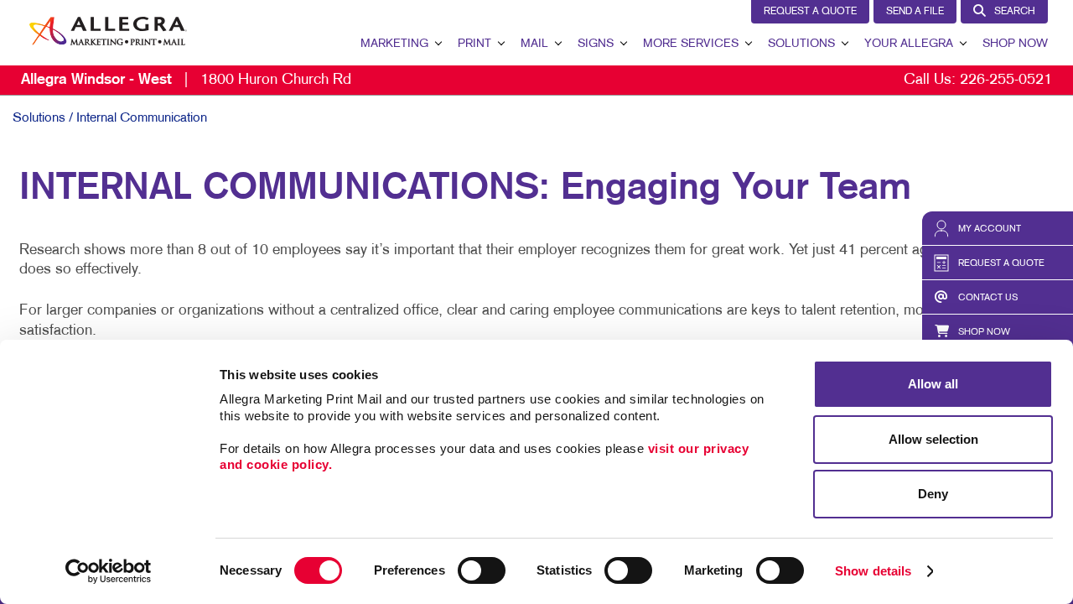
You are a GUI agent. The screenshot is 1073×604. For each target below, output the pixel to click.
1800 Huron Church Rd (186, 80)
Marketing (394, 44)
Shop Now (1015, 44)
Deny (933, 494)
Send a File (915, 12)
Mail (534, 44)
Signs (596, 44)
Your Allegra (908, 44)
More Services (691, 44)
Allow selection (933, 439)
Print (474, 44)
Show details (873, 571)
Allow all (933, 384)
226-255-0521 (1006, 80)
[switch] (481, 570)
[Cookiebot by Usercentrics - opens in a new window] (108, 571)
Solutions (801, 44)
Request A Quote (810, 12)
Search (1014, 12)
